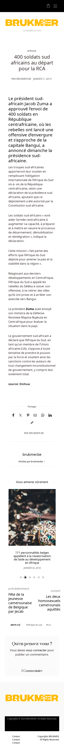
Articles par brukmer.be (30, 461)
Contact (16, 736)
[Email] (35, 415)
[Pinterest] (28, 415)
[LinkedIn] (50, 415)
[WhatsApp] (42, 415)
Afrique (31, 51)
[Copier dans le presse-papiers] (32, 422)
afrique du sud (35, 624)
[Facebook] (13, 415)
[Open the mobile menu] (55, 6)
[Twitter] (20, 415)
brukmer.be (23, 78)
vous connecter (36, 650)
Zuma (30, 309)
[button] (21, 577)
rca (49, 624)
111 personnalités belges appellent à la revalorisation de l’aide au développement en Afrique (32, 558)
